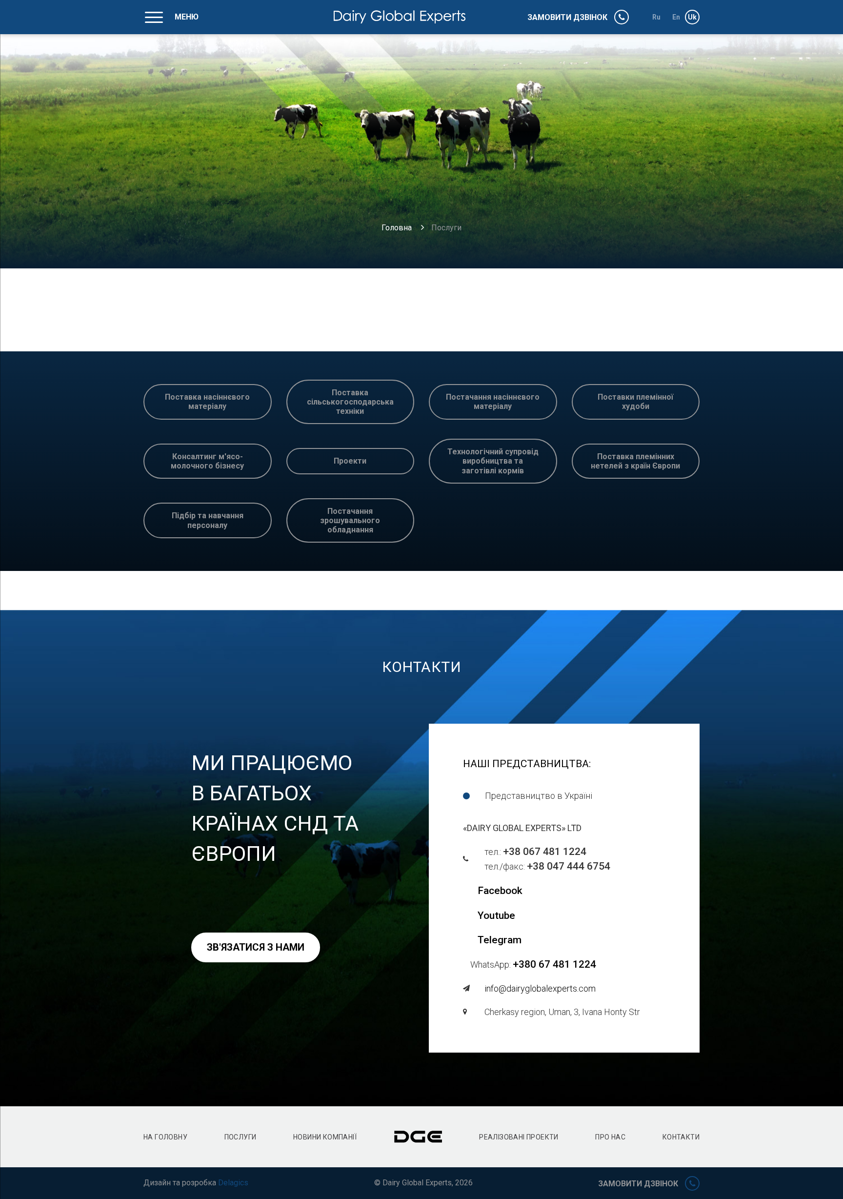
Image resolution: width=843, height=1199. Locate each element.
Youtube (496, 915)
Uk (692, 17)
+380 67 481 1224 (554, 964)
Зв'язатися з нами (255, 947)
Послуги (240, 1137)
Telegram (500, 940)
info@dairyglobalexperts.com (540, 988)
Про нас (610, 1137)
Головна (396, 227)
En (676, 17)
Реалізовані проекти (519, 1137)
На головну (165, 1137)
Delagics (233, 1182)
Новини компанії (325, 1137)
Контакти (681, 1137)
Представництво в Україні (538, 796)
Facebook (500, 890)
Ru (656, 17)
